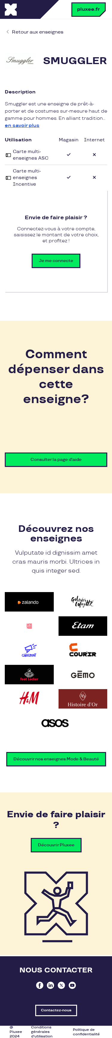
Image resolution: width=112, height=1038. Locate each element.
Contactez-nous (56, 1010)
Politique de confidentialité (86, 1032)
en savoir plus (22, 125)
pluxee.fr (88, 9)
